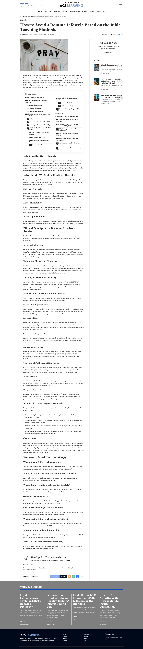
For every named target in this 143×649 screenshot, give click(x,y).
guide (73, 161)
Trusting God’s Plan (67, 103)
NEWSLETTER (24, 4)
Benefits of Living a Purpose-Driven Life (68, 109)
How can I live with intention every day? (68, 148)
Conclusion (59, 113)
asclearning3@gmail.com (115, 637)
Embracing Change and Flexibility (40, 122)
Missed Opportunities (36, 111)
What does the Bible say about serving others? (67, 139)
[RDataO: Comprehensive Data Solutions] (96, 67)
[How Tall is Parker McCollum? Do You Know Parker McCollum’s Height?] (96, 81)
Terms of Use (42, 567)
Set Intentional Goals (38, 137)
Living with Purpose (35, 119)
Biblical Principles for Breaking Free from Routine (37, 115)
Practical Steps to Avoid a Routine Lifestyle (39, 128)
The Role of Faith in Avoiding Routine (66, 99)
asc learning (25, 34)
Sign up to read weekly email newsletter (31, 5)
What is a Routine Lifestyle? (35, 97)
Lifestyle (23, 20)
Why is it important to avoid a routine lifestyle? (67, 129)
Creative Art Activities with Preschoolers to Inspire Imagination (109, 601)
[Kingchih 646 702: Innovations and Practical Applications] (96, 97)
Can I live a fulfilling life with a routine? (67, 134)
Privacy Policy (71, 567)
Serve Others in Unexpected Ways (39, 141)
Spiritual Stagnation (35, 105)
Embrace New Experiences (40, 145)
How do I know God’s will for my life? (68, 144)
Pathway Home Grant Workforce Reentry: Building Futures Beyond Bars (58, 601)
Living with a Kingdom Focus (70, 106)
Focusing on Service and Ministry (40, 125)
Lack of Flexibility (35, 108)
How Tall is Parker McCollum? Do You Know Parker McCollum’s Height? (112, 81)
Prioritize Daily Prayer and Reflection (39, 133)
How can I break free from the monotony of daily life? (67, 125)
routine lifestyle (59, 85)
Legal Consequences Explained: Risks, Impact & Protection (30, 601)
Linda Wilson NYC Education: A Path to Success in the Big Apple (84, 599)
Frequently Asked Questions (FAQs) (67, 116)
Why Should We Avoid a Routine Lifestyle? (36, 101)
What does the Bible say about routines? (67, 120)
